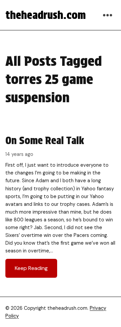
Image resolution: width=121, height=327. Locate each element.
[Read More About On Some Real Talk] (60, 205)
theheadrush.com (45, 15)
